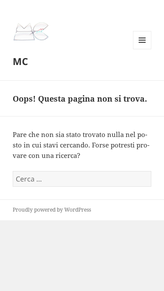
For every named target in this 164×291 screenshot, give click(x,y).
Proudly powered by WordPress (52, 209)
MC (20, 61)
